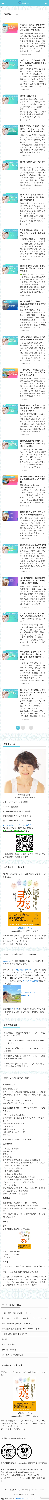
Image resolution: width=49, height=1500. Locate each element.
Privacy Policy (6, 1472)
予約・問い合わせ (9, 1350)
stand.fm (6, 961)
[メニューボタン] (3, 3)
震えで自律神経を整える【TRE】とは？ (18, 1323)
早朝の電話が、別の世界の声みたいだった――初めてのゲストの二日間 (24, 1034)
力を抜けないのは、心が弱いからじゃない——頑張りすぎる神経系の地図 (24, 1057)
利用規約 (31, 1478)
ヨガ (12, 1009)
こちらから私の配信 (30, 981)
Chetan (18, 1499)
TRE (17, 1009)
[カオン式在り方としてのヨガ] (24, 3)
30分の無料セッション (24, 970)
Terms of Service (22, 1472)
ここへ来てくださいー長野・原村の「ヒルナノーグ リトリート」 (24, 1042)
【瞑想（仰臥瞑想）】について (14, 1334)
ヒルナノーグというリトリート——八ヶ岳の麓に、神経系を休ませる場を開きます (24, 1065)
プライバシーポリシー (17, 1478)
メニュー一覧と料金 (9, 1490)
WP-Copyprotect (28, 1499)
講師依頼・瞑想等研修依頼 (12, 1355)
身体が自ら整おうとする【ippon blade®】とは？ (21, 1329)
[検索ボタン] (46, 3)
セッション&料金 (9, 1344)
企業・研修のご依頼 (23, 1490)
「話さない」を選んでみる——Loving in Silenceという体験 (24, 1049)
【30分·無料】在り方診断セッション (16, 1313)
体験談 (4, 1339)
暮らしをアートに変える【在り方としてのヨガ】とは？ (24, 1318)
